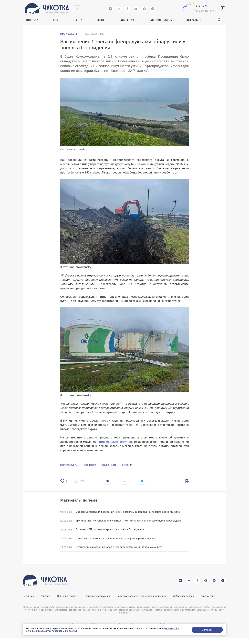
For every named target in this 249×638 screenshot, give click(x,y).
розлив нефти (109, 464)
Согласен (207, 629)
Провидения (89, 464)
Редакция (28, 596)
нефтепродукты (69, 464)
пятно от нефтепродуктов (115, 441)
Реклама (45, 596)
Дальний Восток (160, 20)
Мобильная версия (183, 596)
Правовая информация (97, 596)
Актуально (193, 20)
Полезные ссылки (67, 596)
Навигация (126, 20)
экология (127, 464)
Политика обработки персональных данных (141, 596)
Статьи (77, 20)
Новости (32, 20)
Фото (100, 20)
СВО (55, 20)
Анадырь (202, 6)
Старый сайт (208, 596)
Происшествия (70, 33)
